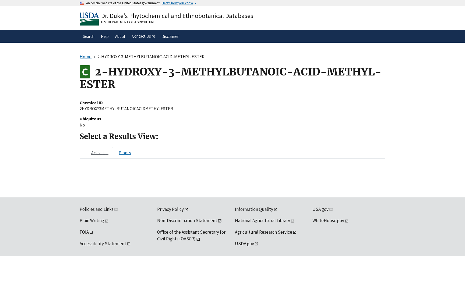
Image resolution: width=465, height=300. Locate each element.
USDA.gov (244, 244)
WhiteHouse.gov (328, 220)
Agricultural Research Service (263, 232)
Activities (99, 152)
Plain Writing (92, 220)
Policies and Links (97, 209)
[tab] (100, 152)
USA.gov (320, 209)
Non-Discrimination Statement (187, 220)
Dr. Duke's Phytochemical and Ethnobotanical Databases (177, 16)
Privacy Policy (170, 209)
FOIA (84, 232)
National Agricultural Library (262, 220)
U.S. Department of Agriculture (128, 22)
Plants (125, 152)
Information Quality (254, 209)
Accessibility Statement (103, 244)
